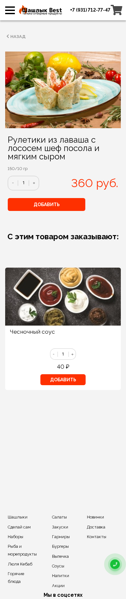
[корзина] (117, 10)
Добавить (47, 204)
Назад (18, 36)
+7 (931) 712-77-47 (90, 10)
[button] (10, 12)
